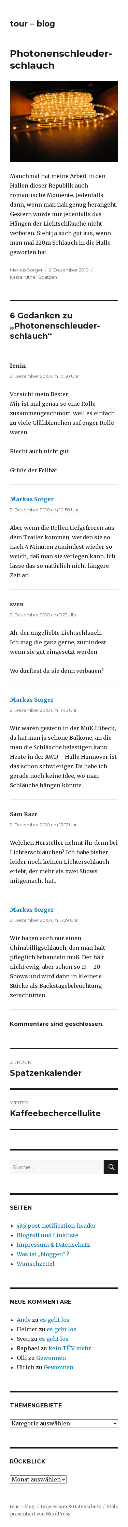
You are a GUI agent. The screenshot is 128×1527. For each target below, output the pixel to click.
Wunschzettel (36, 1263)
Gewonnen (51, 1357)
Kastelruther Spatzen (33, 277)
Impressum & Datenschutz (53, 1244)
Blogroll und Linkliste (47, 1235)
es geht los (55, 1319)
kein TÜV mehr (69, 1348)
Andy (24, 1319)
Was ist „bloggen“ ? (43, 1254)
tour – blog (32, 24)
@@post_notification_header (56, 1225)
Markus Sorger (26, 270)
